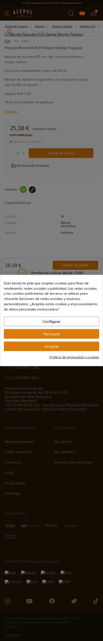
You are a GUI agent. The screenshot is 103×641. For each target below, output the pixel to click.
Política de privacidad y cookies (74, 357)
